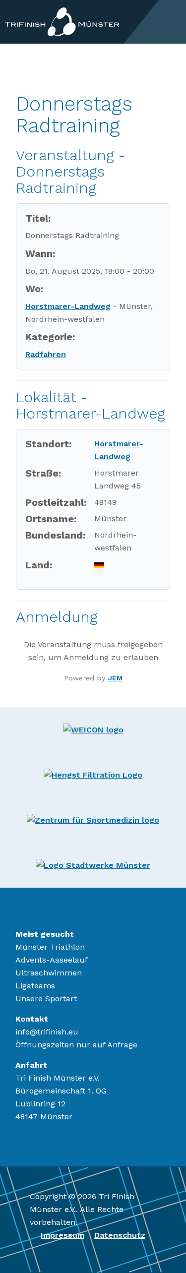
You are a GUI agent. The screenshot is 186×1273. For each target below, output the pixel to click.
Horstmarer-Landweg (68, 306)
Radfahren (45, 354)
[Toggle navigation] (172, 21)
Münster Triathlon (50, 947)
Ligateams (35, 985)
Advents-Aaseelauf (51, 960)
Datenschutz (119, 1235)
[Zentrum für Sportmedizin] (93, 819)
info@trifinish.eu (46, 1031)
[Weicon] (93, 729)
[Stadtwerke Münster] (93, 864)
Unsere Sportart (46, 998)
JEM (115, 678)
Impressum (62, 1235)
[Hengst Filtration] (93, 774)
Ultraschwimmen (48, 972)
